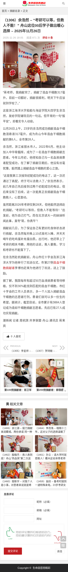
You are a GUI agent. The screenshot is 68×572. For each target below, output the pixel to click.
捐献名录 (15, 10)
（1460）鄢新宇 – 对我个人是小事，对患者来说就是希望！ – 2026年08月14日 (16, 485)
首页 (4, 10)
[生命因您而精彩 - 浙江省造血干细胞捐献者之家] (34, 5)
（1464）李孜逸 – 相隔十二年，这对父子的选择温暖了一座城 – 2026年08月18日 (51, 432)
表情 (59, 551)
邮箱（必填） (44, 510)
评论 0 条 (47, 37)
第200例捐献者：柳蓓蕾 (50, 389)
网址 (39, 518)
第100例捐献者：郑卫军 (18, 389)
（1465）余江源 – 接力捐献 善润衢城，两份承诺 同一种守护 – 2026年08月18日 (16, 432)
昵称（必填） (44, 501)
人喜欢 (15, 336)
